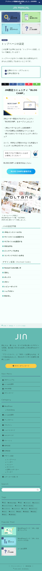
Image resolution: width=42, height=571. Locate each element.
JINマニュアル (9, 380)
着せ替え (34, 511)
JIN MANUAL (21, 7)
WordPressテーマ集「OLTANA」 (14, 218)
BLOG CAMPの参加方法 (21, 171)
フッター (10, 472)
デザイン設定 (9, 456)
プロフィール (34, 508)
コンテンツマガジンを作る (14, 255)
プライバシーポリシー (16, 566)
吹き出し (7, 296)
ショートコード (9, 430)
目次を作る (8, 246)
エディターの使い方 (11, 477)
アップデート (9, 420)
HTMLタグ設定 (12, 502)
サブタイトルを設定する (13, 241)
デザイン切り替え (29, 505)
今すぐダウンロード (21, 366)
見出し (6, 272)
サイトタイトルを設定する (14, 237)
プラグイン (8, 425)
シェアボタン (9, 291)
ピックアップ (16, 508)
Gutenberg (11, 410)
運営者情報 (28, 566)
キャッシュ (8, 440)
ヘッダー (10, 462)
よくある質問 (9, 384)
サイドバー (10, 467)
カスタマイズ (9, 435)
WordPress (8, 406)
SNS (21, 502)
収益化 (19, 511)
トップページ (11, 459)
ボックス (7, 277)
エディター (27, 502)
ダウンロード (9, 393)
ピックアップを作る (11, 251)
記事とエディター (13, 469)
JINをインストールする (13, 232)
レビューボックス (10, 286)
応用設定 (7, 451)
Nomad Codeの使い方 (12, 268)
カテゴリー (36, 502)
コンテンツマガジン (8, 505)
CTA (5, 502)
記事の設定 (12, 514)
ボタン (6, 282)
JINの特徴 (7, 388)
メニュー (10, 464)
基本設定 (5, 40)
